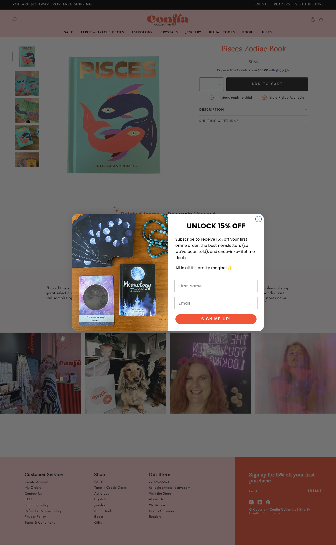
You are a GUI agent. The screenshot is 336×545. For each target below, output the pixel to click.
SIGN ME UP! (216, 319)
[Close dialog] (258, 219)
